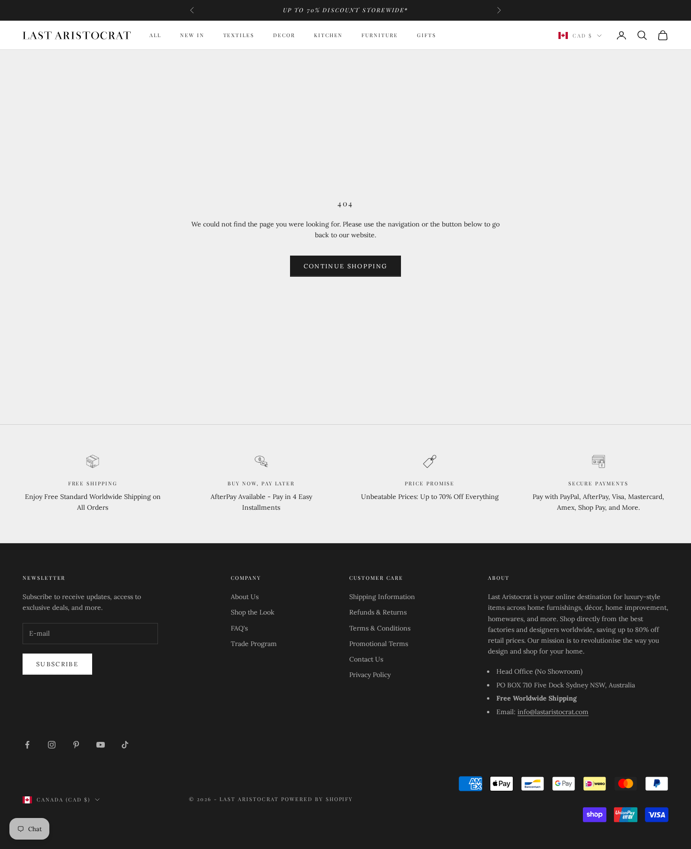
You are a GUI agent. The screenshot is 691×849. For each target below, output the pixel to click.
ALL (155, 35)
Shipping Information (382, 596)
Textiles (239, 35)
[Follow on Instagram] (51, 744)
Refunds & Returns (378, 612)
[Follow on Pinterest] (76, 744)
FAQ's (239, 628)
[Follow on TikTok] (125, 744)
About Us (245, 596)
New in (192, 35)
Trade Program (254, 643)
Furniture (379, 35)
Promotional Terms (378, 643)
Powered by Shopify (317, 798)
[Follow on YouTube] (100, 744)
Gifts (426, 35)
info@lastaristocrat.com (553, 712)
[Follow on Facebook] (27, 744)
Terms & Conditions (379, 628)
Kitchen (328, 35)
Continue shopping (346, 266)
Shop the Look (253, 612)
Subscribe (57, 664)
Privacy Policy (370, 674)
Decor (284, 35)
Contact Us (366, 659)
